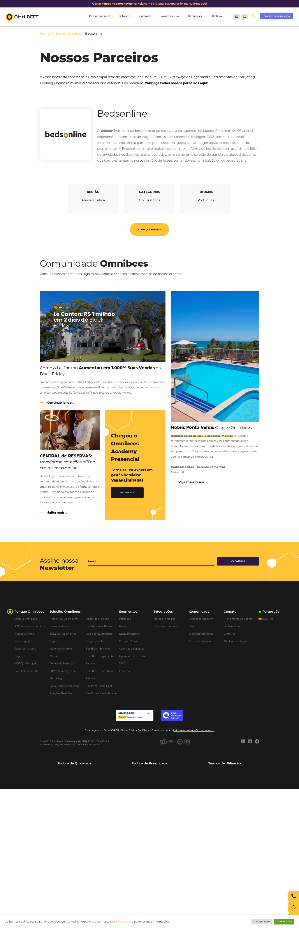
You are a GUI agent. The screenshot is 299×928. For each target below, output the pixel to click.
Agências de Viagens (131, 648)
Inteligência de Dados (99, 626)
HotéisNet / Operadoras (64, 618)
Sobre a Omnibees (25, 618)
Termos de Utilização (224, 763)
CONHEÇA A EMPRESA (149, 229)
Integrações (163, 611)
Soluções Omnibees (65, 611)
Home (45, 33)
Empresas (125, 671)
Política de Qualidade (74, 763)
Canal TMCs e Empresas (64, 685)
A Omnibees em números (30, 626)
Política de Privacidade (149, 763)
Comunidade (199, 611)
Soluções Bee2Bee (60, 693)
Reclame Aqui (232, 626)
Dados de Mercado (97, 618)
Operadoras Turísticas (132, 656)
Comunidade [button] (195, 16)
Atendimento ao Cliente (238, 618)
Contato (230, 611)
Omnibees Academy (201, 618)
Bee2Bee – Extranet (98, 648)
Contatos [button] (217, 16)
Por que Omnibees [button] (99, 16)
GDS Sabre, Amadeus (99, 633)
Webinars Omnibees (201, 633)
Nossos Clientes (24, 633)
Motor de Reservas (60, 648)
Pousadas (125, 618)
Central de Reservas (61, 663)
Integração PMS (95, 641)
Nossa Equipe (22, 641)
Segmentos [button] (145, 16)
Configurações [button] (261, 921)
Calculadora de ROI (26, 671)
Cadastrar (238, 561)
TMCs (122, 663)
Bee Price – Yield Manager (102, 693)
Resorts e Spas (128, 641)
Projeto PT (20, 656)
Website (54, 656)
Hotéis (123, 626)
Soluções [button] (124, 16)
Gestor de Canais (59, 626)
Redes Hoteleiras (129, 633)
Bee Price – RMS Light (99, 685)
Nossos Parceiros (68, 33)
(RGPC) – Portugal (25, 663)
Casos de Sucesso (25, 648)
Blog (191, 626)
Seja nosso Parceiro (166, 626)
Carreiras (229, 633)
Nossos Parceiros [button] (169, 16)
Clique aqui (123, 921)
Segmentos (128, 611)
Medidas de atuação (236, 641)
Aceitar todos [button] (284, 921)
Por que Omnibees (29, 611)
